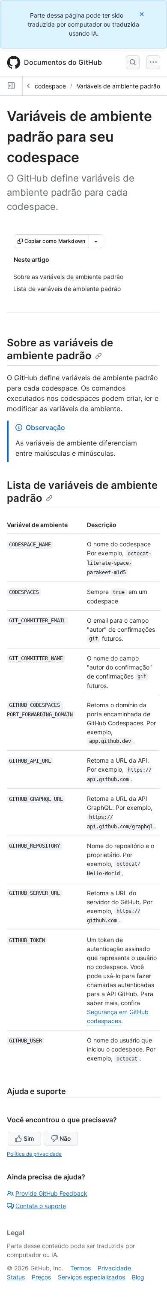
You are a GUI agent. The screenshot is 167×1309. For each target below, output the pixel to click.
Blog (138, 1277)
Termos (80, 1268)
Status (16, 1277)
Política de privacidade (34, 1154)
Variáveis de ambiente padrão (118, 86)
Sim (29, 1138)
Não (65, 1138)
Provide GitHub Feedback (51, 1193)
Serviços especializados (91, 1277)
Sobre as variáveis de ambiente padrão (60, 349)
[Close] (142, 14)
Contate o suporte (40, 1205)
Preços (41, 1277)
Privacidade (114, 1268)
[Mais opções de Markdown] (96, 241)
